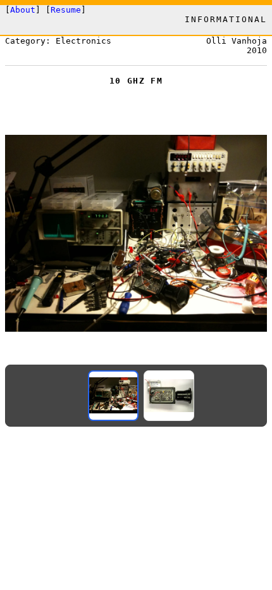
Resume (66, 10)
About (22, 10)
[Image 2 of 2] (169, 395)
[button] (136, 234)
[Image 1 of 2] (113, 395)
